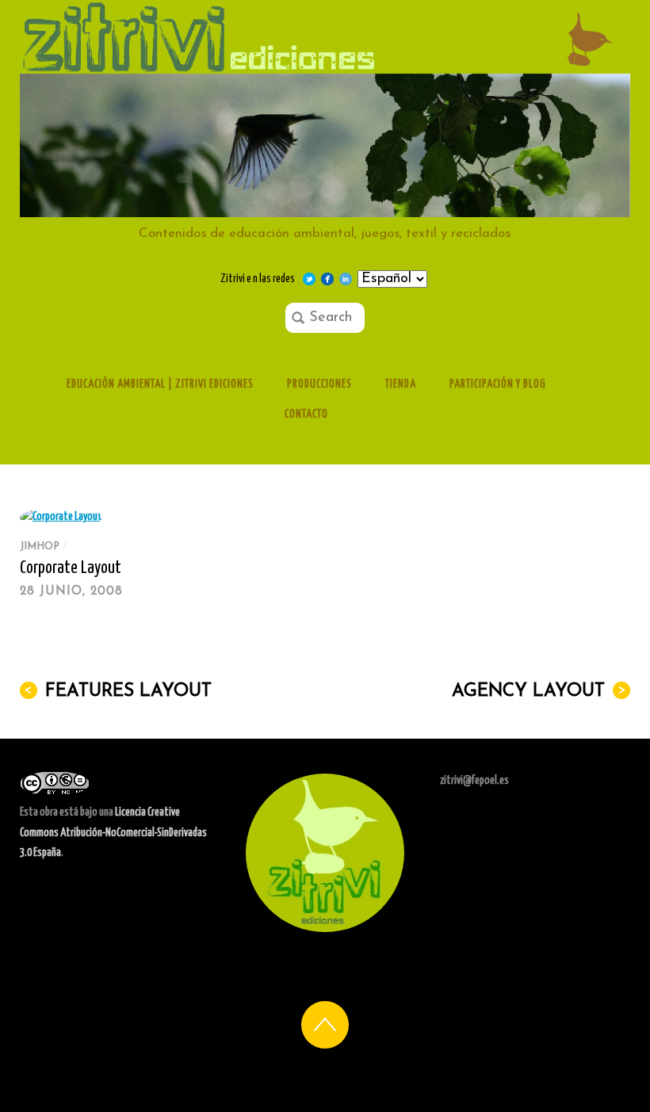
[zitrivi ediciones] (325, 209)
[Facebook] (327, 279)
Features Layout (118, 691)
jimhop (39, 546)
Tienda (400, 384)
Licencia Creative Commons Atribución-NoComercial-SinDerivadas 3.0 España (113, 832)
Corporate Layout (70, 568)
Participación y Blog (497, 384)
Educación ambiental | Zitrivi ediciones (160, 384)
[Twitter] (309, 279)
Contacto (306, 414)
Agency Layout (539, 691)
